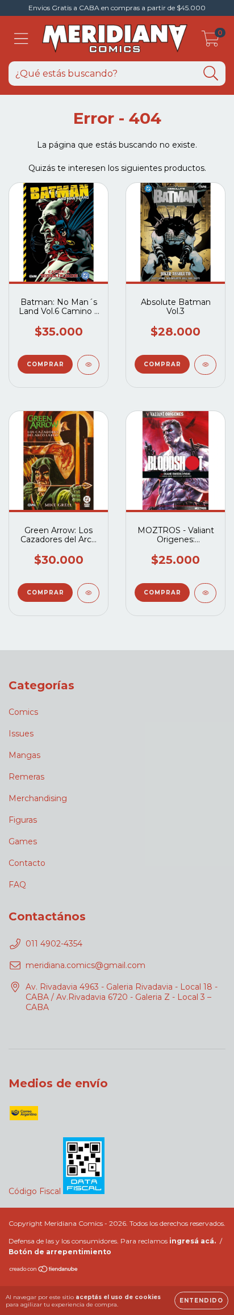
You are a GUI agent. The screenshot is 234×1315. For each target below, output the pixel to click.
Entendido (201, 1300)
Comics (23, 712)
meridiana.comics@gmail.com (85, 965)
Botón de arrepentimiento (60, 1251)
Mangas (24, 755)
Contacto (27, 863)
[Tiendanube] (44, 1270)
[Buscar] (211, 73)
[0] (210, 41)
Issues (21, 733)
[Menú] (21, 39)
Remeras (26, 777)
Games (23, 841)
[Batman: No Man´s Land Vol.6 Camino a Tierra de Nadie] (88, 365)
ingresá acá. (192, 1241)
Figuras (23, 820)
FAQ (17, 885)
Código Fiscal (36, 1191)
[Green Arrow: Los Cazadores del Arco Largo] (88, 593)
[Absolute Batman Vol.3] (205, 365)
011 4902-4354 (54, 944)
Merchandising (38, 798)
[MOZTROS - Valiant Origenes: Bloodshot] (205, 593)
